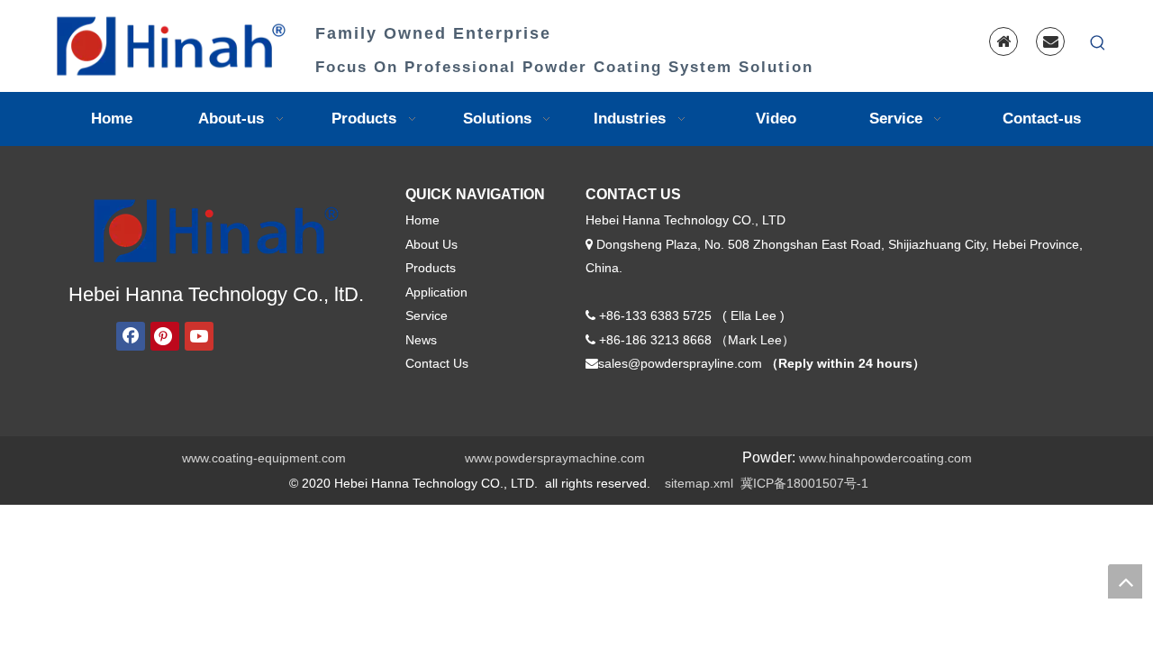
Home (422, 220)
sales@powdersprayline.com (680, 363)
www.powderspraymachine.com (555, 458)
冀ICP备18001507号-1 (804, 483)
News (421, 340)
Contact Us (436, 363)
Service (426, 315)
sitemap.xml (699, 483)
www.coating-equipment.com (264, 458)
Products (430, 268)
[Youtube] (199, 336)
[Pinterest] (164, 336)
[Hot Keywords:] (1098, 43)
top (1125, 581)
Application (436, 292)
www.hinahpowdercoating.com (885, 458)
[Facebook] (130, 336)
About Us (431, 244)
